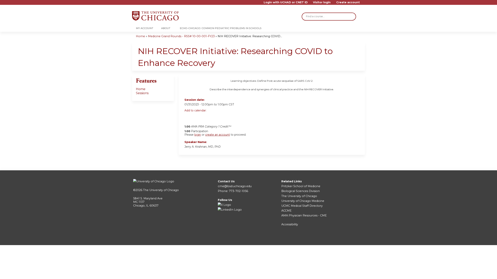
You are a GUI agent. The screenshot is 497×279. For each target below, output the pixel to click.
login (197, 134)
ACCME (286, 210)
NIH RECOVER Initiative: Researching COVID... (250, 36)
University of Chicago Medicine (302, 201)
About (165, 28)
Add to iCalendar (206, 117)
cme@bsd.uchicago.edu (235, 186)
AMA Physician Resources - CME (304, 215)
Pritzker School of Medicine (300, 186)
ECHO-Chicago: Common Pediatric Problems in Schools (221, 28)
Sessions (142, 93)
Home (140, 36)
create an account (217, 134)
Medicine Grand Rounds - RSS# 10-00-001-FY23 (181, 36)
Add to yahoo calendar (197, 117)
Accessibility (289, 224)
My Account (144, 28)
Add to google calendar (188, 117)
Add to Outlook (215, 117)
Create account (348, 2)
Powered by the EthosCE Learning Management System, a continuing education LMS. (351, 239)
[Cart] (364, 4)
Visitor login (322, 2)
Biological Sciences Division (300, 191)
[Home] (155, 16)
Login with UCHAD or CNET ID (286, 2)
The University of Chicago (161, 190)
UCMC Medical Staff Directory (302, 206)
